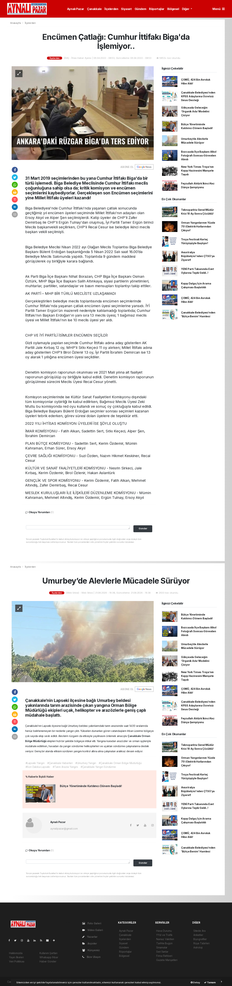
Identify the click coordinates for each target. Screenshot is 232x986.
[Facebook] (11, 940)
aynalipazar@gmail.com (64, 828)
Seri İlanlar (162, 951)
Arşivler (92, 943)
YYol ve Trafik (164, 934)
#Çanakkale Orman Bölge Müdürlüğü (120, 763)
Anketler (198, 934)
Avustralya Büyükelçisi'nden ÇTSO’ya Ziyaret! (198, 256)
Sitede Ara (199, 930)
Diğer (186, 9)
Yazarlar (92, 936)
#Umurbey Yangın (85, 763)
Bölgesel (173, 9)
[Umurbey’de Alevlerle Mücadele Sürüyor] (83, 641)
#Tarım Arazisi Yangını (65, 766)
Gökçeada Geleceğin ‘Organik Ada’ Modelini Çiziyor (195, 111)
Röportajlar (156, 9)
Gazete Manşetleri (166, 959)
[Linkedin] (36, 940)
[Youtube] (29, 940)
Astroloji (197, 947)
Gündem (140, 9)
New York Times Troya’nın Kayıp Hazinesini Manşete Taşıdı (197, 170)
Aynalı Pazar (75, 9)
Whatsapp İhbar (49, 957)
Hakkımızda (15, 953)
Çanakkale (94, 9)
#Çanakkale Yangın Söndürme (98, 766)
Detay (196, 982)
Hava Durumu (164, 930)
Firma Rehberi (164, 955)
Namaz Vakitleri (165, 939)
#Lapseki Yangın (35, 763)
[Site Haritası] (49, 940)
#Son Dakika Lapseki (38, 766)
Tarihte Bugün (164, 943)
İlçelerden (111, 9)
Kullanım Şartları (48, 953)
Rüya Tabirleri (201, 943)
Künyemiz (93, 950)
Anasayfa (15, 22)
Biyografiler (200, 939)
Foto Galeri (94, 923)
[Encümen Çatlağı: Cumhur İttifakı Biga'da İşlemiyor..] (83, 112)
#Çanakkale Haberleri (60, 763)
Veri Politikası (16, 961)
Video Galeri (95, 930)
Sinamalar (161, 947)
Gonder (143, 528)
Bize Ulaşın (93, 956)
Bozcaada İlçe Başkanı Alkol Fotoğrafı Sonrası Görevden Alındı (198, 155)
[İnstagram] (23, 940)
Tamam (211, 982)
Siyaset (126, 9)
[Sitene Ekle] (55, 940)
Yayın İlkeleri (16, 957)
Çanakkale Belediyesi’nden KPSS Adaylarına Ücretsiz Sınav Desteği (198, 96)
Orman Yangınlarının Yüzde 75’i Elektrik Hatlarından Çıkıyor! (198, 226)
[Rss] (42, 940)
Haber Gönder (48, 961)
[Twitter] (16, 940)
